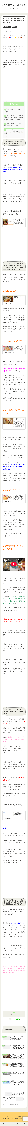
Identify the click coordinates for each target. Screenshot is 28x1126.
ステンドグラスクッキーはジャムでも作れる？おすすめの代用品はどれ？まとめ (14, 131)
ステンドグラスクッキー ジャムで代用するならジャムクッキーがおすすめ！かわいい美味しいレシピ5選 (13, 117)
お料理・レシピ (7, 26)
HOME (7, 1116)
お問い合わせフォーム (20, 1118)
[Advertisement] (14, 84)
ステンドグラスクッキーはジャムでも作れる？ (13, 110)
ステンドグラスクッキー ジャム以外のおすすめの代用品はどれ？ (13, 124)
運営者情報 (20, 1116)
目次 (13, 104)
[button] (25, 564)
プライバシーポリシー (7, 1118)
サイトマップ (14, 1121)
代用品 (14, 26)
